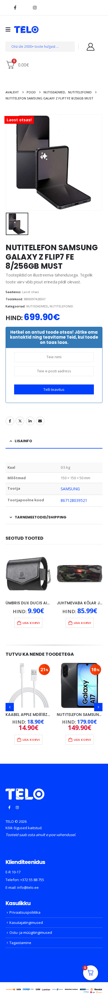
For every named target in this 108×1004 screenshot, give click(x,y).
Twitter (20, 421)
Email (40, 421)
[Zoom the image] (25, 791)
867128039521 (74, 500)
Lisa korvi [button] (31, 623)
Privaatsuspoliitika (24, 912)
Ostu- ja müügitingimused (30, 932)
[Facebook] (14, 7)
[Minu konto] (90, 47)
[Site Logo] (26, 29)
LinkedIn (30, 421)
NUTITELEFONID (61, 306)
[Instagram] (34, 7)
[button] (10, 707)
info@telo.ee (28, 887)
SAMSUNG (70, 488)
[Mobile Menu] (10, 29)
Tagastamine (20, 942)
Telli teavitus (54, 389)
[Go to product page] (28, 574)
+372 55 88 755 (32, 879)
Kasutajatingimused (26, 922)
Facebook (10, 421)
